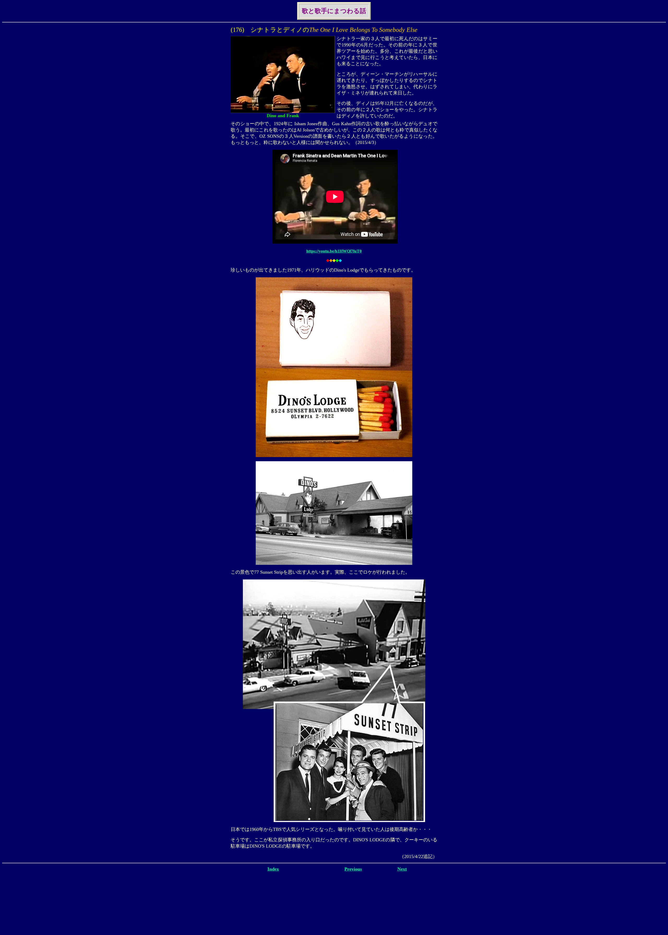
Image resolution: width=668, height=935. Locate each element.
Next (402, 869)
